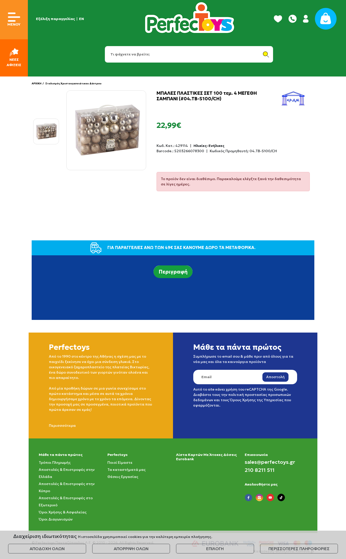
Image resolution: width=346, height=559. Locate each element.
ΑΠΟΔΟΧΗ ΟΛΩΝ (47, 548)
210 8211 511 (260, 470)
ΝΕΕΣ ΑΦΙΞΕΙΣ (14, 62)
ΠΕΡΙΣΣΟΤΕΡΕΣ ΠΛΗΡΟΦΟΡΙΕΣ (299, 548)
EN (81, 18)
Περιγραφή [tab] (173, 271)
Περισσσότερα (62, 425)
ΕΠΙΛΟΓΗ (215, 548)
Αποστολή (275, 377)
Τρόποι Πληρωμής (55, 462)
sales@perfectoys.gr (270, 462)
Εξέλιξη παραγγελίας (55, 18)
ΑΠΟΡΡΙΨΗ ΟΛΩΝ (131, 548)
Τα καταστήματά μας (126, 469)
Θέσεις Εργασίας (122, 476)
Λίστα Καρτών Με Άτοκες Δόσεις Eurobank (206, 456)
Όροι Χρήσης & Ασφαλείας (63, 512)
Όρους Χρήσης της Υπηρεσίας (256, 400)
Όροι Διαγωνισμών (56, 519)
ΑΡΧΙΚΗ (37, 83)
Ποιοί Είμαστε (119, 462)
